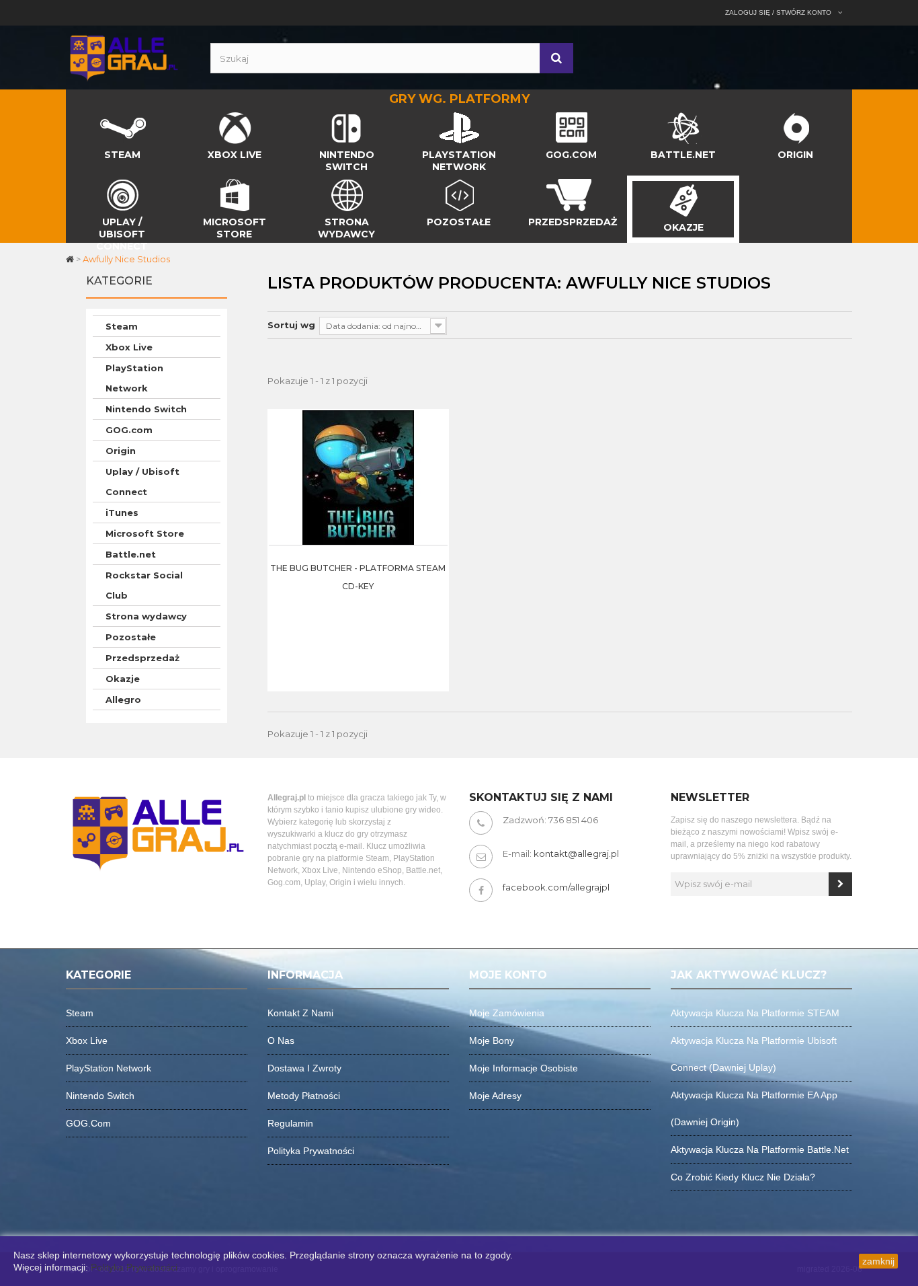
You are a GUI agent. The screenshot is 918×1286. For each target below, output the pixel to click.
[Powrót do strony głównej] (71, 259)
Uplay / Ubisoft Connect (142, 481)
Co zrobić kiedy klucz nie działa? (743, 1177)
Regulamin (290, 1123)
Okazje (123, 678)
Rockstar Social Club (144, 585)
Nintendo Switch (146, 409)
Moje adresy (495, 1095)
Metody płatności (303, 1095)
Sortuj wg (291, 324)
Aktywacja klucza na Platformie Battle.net (760, 1149)
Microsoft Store (145, 533)
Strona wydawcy (146, 616)
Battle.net (131, 554)
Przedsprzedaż (142, 657)
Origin (121, 450)
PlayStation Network (134, 378)
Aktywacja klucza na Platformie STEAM (755, 1013)
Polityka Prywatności (134, 1267)
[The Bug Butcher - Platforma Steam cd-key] (358, 476)
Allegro (123, 699)
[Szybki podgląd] (434, 450)
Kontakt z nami (300, 1013)
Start (77, 116)
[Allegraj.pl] (123, 56)
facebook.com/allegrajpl (556, 887)
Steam (122, 326)
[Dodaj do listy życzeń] (434, 484)
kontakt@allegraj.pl (576, 853)
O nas (280, 1040)
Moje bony (491, 1040)
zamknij (878, 1261)
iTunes (122, 512)
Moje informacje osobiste (523, 1068)
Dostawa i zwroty (304, 1068)
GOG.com (129, 429)
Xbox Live (129, 347)
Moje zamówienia (506, 1013)
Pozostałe (131, 637)
